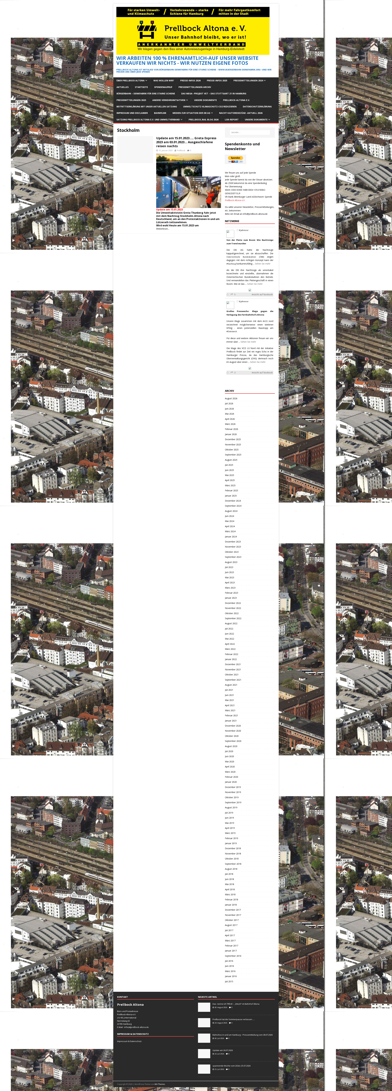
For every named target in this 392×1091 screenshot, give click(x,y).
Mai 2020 (229, 761)
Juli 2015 (229, 981)
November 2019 (233, 792)
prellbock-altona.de (140, 1027)
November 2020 (233, 730)
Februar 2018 (231, 899)
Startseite (141, 87)
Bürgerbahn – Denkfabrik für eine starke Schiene (146, 93)
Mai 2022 (229, 638)
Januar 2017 (231, 950)
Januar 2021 (231, 720)
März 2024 (230, 531)
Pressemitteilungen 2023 (131, 100)
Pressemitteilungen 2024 (248, 80)
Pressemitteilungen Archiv (195, 87)
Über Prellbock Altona (130, 80)
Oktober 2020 (232, 735)
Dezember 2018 (233, 848)
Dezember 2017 (233, 909)
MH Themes (160, 1084)
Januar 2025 (231, 495)
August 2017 (231, 925)
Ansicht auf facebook (262, 294)
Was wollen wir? (163, 80)
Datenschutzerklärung (257, 106)
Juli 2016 (229, 960)
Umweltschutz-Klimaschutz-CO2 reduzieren (210, 106)
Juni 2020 (229, 756)
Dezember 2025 (233, 439)
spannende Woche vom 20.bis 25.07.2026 (232, 1065)
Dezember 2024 (233, 500)
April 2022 (230, 643)
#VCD (265, 321)
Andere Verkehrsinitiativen (168, 100)
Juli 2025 (229, 464)
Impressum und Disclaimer (132, 112)
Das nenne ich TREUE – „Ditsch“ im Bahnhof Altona (236, 1003)
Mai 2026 (229, 413)
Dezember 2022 (233, 603)
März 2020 (230, 771)
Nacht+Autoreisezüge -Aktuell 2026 (240, 112)
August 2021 (231, 684)
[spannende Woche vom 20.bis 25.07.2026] (204, 1072)
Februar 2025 (231, 490)
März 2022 (230, 648)
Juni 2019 (229, 817)
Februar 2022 (231, 654)
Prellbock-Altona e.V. (236, 100)
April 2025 (230, 480)
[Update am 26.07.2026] (204, 1056)
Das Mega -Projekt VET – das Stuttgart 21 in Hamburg (213, 93)
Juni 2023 (229, 572)
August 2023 (231, 562)
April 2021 (230, 705)
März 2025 (230, 485)
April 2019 (230, 828)
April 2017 (230, 935)
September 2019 (233, 802)
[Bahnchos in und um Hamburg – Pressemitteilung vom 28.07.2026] (204, 1041)
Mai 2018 (229, 884)
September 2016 (233, 955)
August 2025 (231, 459)
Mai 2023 (229, 577)
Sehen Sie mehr (262, 263)
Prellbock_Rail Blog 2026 (204, 119)
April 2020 (230, 766)
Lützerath (162, 222)
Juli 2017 (229, 930)
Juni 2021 (229, 695)
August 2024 (231, 511)
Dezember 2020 (233, 725)
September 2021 (233, 679)
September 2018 (233, 863)
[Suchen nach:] (249, 132)
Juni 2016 (229, 966)
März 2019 (230, 833)
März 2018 (230, 894)
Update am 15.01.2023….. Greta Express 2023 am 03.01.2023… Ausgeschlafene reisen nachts (186, 142)
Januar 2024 (231, 536)
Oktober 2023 (232, 551)
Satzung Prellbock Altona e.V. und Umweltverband (148, 119)
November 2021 (233, 669)
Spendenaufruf (163, 87)
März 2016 (230, 971)
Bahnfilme (160, 112)
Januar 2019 (231, 843)
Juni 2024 (229, 516)
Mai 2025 (229, 475)
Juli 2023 (229, 567)
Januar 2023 (231, 597)
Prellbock (181, 150)
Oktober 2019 (232, 797)
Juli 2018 (229, 873)
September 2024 (233, 505)
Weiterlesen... (162, 228)
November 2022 (233, 608)
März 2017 (230, 940)
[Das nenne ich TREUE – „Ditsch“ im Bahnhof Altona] (204, 1010)
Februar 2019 (231, 838)
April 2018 (230, 889)
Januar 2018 (231, 904)
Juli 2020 (229, 751)
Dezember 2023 (233, 541)
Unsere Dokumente (205, 100)
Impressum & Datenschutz (129, 1041)
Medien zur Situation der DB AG (191, 112)
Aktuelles (123, 87)
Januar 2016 (231, 976)
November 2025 (233, 444)
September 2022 (233, 618)
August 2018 (231, 868)
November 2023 (233, 546)
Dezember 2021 (233, 664)
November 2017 (233, 915)
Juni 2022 (229, 633)
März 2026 (230, 424)
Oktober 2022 (232, 613)
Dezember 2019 (233, 787)
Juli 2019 (229, 812)
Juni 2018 (229, 879)
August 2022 (231, 623)
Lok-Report (232, 119)
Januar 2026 (231, 434)
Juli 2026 (229, 403)
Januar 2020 (231, 781)
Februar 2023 (231, 592)
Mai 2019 (229, 822)
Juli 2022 (229, 628)
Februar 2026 (231, 429)
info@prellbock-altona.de (255, 213)
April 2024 (230, 526)
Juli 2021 (229, 689)
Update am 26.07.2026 (223, 1050)
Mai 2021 (229, 700)
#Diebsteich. (231, 331)
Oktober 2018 (232, 858)
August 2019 (231, 807)
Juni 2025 (229, 470)
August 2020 (231, 746)
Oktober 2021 (232, 674)
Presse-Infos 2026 (190, 80)
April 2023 (230, 582)
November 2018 (233, 853)
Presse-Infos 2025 (217, 80)
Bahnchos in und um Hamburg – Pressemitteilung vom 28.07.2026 (243, 1034)
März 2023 (230, 587)
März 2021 (230, 710)
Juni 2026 (229, 408)
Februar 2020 (231, 776)
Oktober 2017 (232, 920)
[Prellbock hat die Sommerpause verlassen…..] (204, 1025)
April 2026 (230, 418)
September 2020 (233, 741)
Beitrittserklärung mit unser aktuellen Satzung (147, 106)
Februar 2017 (231, 945)
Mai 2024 (229, 521)
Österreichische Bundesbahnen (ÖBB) (245, 257)
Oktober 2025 (232, 449)
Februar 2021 (231, 715)
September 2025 (233, 454)
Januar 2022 (231, 659)
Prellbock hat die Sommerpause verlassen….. (234, 1019)
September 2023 (233, 556)
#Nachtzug (231, 263)
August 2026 (231, 398)
